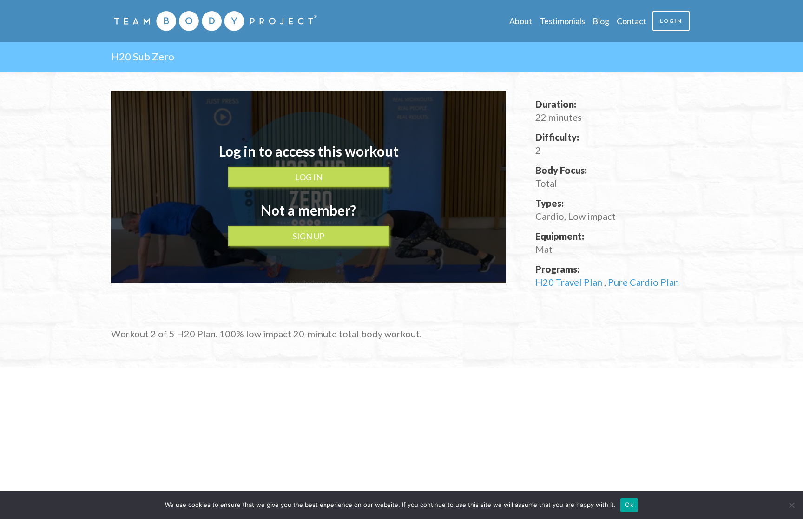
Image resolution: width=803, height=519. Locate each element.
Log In (309, 177)
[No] (791, 505)
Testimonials (562, 21)
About (520, 21)
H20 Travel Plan (569, 282)
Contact (631, 21)
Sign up (308, 236)
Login (671, 20)
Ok (629, 504)
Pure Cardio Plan (643, 282)
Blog (600, 21)
